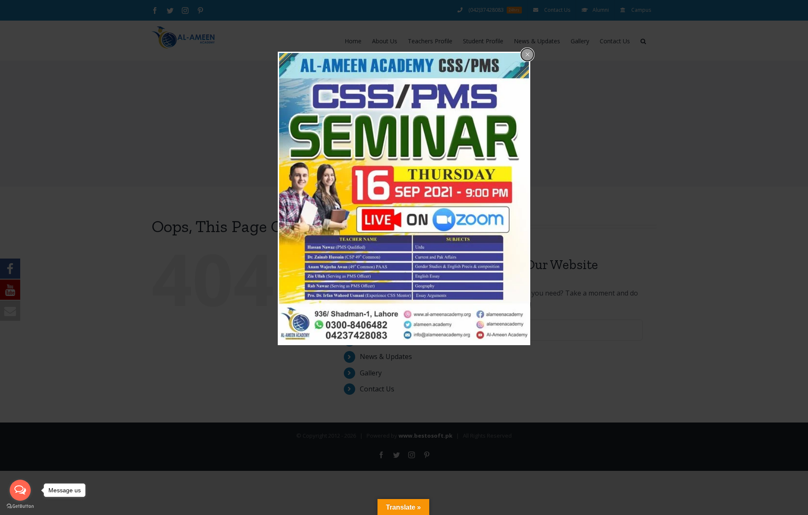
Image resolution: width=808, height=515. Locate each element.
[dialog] (404, 198)
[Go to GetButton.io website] (20, 506)
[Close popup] (527, 54)
